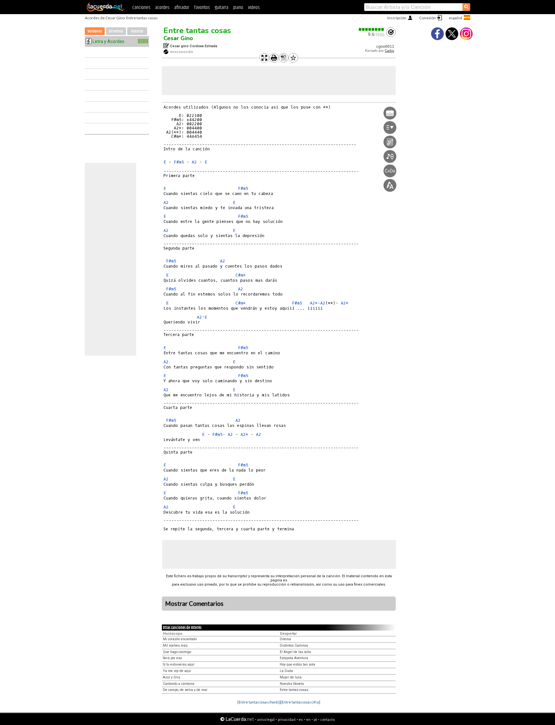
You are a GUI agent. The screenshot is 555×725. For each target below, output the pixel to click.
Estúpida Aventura (294, 658)
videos (254, 8)
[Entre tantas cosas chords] (258, 702)
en (308, 719)
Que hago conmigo (177, 652)
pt (315, 719)
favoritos (202, 8)
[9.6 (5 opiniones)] (371, 29)
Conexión (427, 17)
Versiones (95, 31)
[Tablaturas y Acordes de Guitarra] (105, 10)
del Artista (116, 31)
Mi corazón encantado (180, 639)
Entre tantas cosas (197, 30)
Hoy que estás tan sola (297, 664)
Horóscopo (172, 634)
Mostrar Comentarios (194, 603)
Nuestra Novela (292, 684)
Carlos (389, 50)
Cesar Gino (178, 38)
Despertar (288, 634)
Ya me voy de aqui (177, 671)
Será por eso (172, 658)
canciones (141, 8)
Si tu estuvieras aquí (178, 664)
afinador (181, 8)
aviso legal (266, 719)
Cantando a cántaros (178, 684)
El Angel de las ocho (295, 652)
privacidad (286, 719)
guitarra (221, 8)
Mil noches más (175, 645)
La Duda (286, 671)
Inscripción (396, 17)
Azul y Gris (171, 677)
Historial (137, 31)
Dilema (285, 639)
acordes (162, 8)
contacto (327, 719)
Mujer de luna (291, 677)
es (301, 719)
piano (238, 8)
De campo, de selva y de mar (185, 690)
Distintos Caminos (294, 645)
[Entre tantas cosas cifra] (300, 702)
